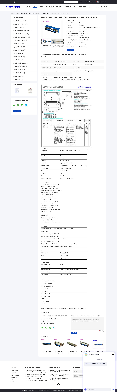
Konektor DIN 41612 (18, 24)
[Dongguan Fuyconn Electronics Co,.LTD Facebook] (14, 2)
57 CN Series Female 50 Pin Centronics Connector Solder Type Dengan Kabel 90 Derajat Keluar (36, 380)
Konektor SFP (17, 79)
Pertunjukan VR (106, 6)
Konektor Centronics (18, 21)
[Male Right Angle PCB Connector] (98, 344)
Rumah (29, 6)
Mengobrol (70, 50)
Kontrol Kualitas (70, 6)
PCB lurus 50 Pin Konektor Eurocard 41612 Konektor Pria (59, 379)
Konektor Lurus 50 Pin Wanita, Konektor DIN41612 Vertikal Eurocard (60, 371)
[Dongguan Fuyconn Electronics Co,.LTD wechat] (23, 105)
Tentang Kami (50, 6)
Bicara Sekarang (90, 1)
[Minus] (113, 355)
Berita (90, 6)
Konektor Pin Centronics (19, 34)
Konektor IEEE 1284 (18, 56)
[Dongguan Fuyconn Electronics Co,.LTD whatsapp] (19, 105)
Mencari (80, 1)
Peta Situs (13, 381)
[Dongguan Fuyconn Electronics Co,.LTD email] (15, 105)
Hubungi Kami (82, 6)
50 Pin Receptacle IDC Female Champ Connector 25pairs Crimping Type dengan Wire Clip (36, 371)
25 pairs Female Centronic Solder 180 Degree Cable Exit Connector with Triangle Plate (35, 375)
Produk (35, 6)
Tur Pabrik (59, 6)
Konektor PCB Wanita (19, 66)
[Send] (113, 389)
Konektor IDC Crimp (18, 50)
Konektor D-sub (17, 43)
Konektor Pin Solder (18, 73)
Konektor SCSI (17, 27)
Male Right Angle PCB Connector (98, 352)
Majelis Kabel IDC (18, 47)
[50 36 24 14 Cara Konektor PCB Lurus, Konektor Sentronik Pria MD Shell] (85, 344)
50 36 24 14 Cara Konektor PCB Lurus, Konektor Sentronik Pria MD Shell (85, 352)
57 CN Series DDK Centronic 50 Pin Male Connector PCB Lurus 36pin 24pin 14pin (72, 352)
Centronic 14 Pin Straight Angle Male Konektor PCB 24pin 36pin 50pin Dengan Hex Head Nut (59, 352)
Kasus (96, 6)
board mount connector (50, 308)
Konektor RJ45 (17, 60)
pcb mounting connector (80, 308)
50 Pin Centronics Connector (21, 30)
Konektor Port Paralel (19, 63)
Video (41, 6)
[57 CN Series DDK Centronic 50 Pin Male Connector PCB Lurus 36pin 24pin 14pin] (72, 344)
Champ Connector (18, 53)
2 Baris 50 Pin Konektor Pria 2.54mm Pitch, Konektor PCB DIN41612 (59, 375)
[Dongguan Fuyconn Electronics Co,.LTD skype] (27, 105)
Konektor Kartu (17, 76)
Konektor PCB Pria (25, 13)
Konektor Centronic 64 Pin (20, 37)
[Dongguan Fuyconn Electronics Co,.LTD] (13, 7)
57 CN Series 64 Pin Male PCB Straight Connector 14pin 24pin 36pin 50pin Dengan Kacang (46, 352)
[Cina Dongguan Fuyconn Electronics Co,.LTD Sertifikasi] (17, 90)
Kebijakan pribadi (26, 390)
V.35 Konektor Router (19, 40)
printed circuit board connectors (65, 308)
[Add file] (85, 389)
